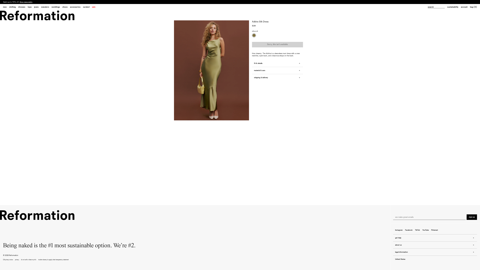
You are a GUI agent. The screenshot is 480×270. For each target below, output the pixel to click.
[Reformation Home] (240, 15)
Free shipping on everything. (13, 2)
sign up (472, 217)
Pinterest (434, 230)
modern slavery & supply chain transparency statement (53, 259)
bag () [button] (473, 7)
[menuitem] (6, 7)
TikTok (417, 230)
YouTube (425, 230)
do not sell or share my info (28, 259)
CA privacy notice (8, 259)
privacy (17, 259)
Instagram (399, 230)
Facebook (408, 230)
